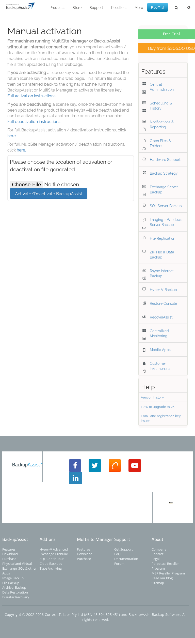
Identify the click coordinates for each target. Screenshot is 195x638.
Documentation (126, 558)
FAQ (117, 554)
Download (10, 554)
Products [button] (57, 7)
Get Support (123, 549)
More (139, 7)
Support (96, 7)
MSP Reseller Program (168, 573)
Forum (119, 563)
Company (159, 549)
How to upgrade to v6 (157, 406)
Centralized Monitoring (159, 333)
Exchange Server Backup (164, 189)
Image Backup (13, 578)
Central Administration (162, 87)
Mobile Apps (160, 349)
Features (8, 549)
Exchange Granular (54, 554)
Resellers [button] (118, 7)
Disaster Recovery (15, 597)
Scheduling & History (161, 105)
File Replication (162, 238)
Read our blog (162, 578)
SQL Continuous (52, 558)
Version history (152, 397)
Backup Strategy (164, 173)
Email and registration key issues (161, 418)
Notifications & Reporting (162, 124)
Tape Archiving (51, 568)
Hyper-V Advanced (54, 549)
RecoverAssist (161, 316)
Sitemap (158, 583)
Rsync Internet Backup (162, 273)
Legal (155, 558)
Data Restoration (15, 592)
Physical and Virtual (17, 563)
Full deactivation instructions (33, 121)
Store (77, 7)
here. (12, 135)
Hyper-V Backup (163, 289)
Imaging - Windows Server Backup (166, 222)
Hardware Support (165, 159)
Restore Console (163, 303)
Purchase (9, 558)
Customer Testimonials (160, 366)
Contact (158, 554)
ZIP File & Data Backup (162, 254)
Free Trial (157, 7)
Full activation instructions (31, 95)
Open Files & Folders (160, 143)
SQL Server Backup (166, 205)
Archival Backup (14, 587)
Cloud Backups (51, 563)
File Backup (10, 583)
